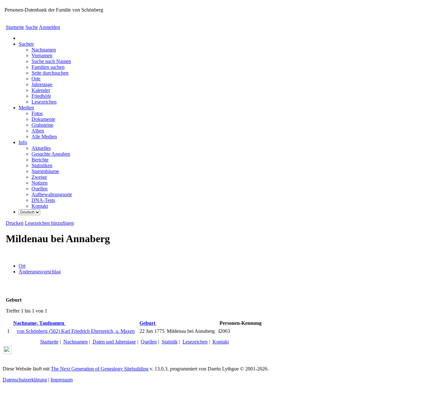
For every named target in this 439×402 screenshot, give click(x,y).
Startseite (15, 27)
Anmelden (49, 27)
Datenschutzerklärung (25, 379)
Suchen (26, 44)
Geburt (148, 323)
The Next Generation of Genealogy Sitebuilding (99, 368)
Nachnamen (75, 341)
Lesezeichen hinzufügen (49, 223)
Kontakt (220, 341)
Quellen (149, 341)
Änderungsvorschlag (40, 271)
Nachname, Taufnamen (39, 323)
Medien (26, 107)
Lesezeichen (195, 341)
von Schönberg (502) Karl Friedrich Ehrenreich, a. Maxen (76, 331)
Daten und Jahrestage (114, 341)
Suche (31, 27)
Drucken (14, 223)
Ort (22, 266)
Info (23, 142)
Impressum (61, 379)
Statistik (170, 341)
